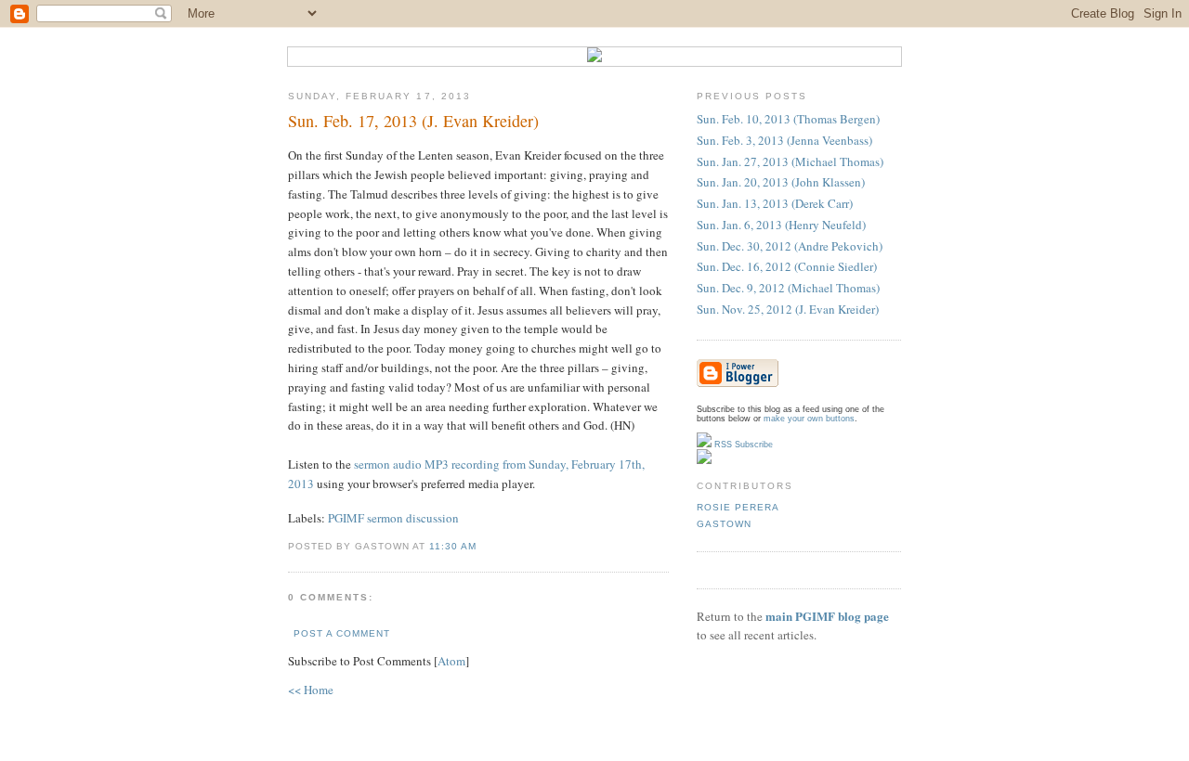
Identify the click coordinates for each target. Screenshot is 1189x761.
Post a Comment (342, 633)
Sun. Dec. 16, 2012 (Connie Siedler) (787, 266)
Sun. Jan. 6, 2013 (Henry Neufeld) (781, 224)
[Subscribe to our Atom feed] (704, 461)
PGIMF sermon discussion (393, 517)
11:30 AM (453, 546)
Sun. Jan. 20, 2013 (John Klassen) (781, 182)
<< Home (310, 689)
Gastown (724, 524)
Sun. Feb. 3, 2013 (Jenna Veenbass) (784, 140)
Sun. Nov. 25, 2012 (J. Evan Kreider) (788, 309)
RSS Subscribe (742, 444)
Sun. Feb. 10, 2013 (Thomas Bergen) (788, 118)
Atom (451, 660)
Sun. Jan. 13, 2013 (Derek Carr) (775, 203)
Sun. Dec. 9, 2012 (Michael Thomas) (788, 287)
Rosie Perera (738, 507)
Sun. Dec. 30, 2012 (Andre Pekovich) (789, 246)
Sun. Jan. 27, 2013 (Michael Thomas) (790, 161)
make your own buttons (809, 418)
